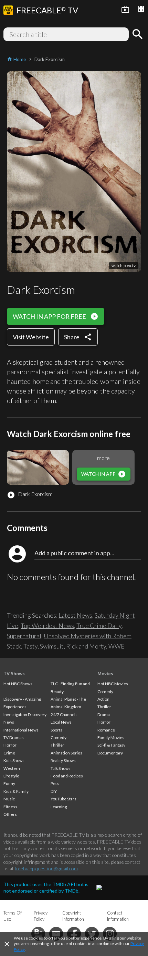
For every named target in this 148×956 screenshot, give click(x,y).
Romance (106, 730)
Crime (9, 752)
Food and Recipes (67, 775)
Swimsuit (52, 646)
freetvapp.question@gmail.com (46, 868)
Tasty (30, 646)
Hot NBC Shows (17, 683)
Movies (105, 673)
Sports (56, 730)
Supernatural (24, 636)
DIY (54, 791)
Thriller (57, 745)
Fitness (10, 806)
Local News (61, 722)
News (8, 722)
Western (11, 768)
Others (10, 814)
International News (21, 730)
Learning (59, 806)
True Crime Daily (98, 625)
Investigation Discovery (24, 714)
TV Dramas (13, 737)
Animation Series (66, 752)
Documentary (110, 752)
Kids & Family (16, 791)
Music (9, 798)
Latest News (75, 615)
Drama (103, 714)
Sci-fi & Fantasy (111, 745)
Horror (10, 745)
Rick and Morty (86, 646)
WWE (116, 646)
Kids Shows (13, 760)
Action (103, 699)
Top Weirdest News (47, 625)
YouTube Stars (63, 798)
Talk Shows (61, 768)
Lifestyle (11, 775)
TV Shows (14, 673)
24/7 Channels (64, 714)
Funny (9, 783)
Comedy (58, 737)
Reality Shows (63, 760)
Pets (55, 783)
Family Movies (110, 737)
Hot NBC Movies (112, 683)
